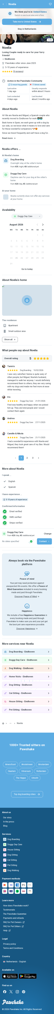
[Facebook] (4, 991)
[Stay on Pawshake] (31, 541)
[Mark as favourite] (50, 4)
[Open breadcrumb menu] (10, 723)
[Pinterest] (23, 991)
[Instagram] (17, 991)
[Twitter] (11, 991)
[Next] (38, 458)
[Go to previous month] (37, 224)
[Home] (3, 723)
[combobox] (27, 216)
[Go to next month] (42, 224)
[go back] (3, 4)
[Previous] (15, 458)
